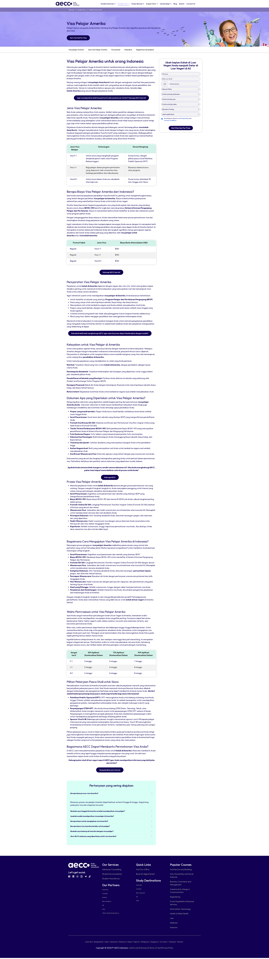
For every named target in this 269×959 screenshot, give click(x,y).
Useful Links (134, 948)
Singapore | (154, 942)
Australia (105, 890)
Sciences (173, 927)
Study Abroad (136, 4)
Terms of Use (154, 948)
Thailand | (172, 942)
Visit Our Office (142, 869)
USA (103, 909)
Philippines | (145, 942)
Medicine (174, 923)
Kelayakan (128, 50)
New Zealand (106, 901)
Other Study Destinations (110, 913)
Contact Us (190, 4)
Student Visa (123, 4)
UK (103, 905)
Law (172, 918)
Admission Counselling (111, 869)
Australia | (89, 942)
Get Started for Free (180, 128)
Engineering (175, 897)
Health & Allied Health (179, 913)
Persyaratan (115, 50)
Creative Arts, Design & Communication (180, 891)
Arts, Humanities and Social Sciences (181, 875)
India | (106, 942)
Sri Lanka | (163, 942)
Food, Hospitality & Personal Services (182, 903)
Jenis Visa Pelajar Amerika (97, 50)
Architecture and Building (181, 869)
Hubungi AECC (110, 477)
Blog (175, 4)
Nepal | (130, 942)
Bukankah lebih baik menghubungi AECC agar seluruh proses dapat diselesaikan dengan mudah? (109, 333)
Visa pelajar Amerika (76, 50)
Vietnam (180, 942)
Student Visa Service (111, 878)
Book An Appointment (145, 874)
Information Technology (180, 909)
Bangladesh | (99, 942)
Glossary (144, 948)
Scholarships (165, 4)
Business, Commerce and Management (180, 883)
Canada (104, 893)
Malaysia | (122, 942)
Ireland (104, 897)
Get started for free (78, 38)
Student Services (107, 4)
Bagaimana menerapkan (145, 50)
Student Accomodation (112, 874)
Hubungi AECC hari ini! (111, 272)
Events (181, 4)
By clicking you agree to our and (177, 119)
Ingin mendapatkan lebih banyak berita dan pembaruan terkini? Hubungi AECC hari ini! (111, 98)
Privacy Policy (167, 948)
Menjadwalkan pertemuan (109, 770)
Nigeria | (137, 942)
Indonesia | (114, 942)
